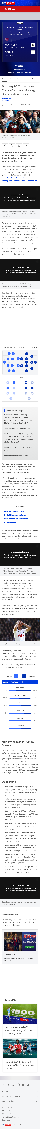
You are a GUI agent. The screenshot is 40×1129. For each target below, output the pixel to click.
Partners (5, 1091)
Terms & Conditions (9, 1108)
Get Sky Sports (19, 69)
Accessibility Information (10, 1117)
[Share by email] (26, 145)
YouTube (23, 1084)
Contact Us (6, 1120)
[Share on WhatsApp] (19, 145)
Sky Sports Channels (11, 1096)
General (5, 682)
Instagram (18, 1084)
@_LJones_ (5, 100)
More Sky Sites (8, 1101)
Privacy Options (7, 1114)
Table (25, 79)
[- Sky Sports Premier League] (20, 66)
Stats (19, 79)
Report (4, 79)
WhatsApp (28, 1084)
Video (12, 79)
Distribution (15, 682)
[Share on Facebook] (5, 145)
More (34, 79)
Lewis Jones (6, 98)
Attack (23, 682)
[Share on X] (12, 145)
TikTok (13, 1084)
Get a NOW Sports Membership (19, 72)
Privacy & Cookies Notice (11, 1111)
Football (10, 9)
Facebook (9, 1084)
